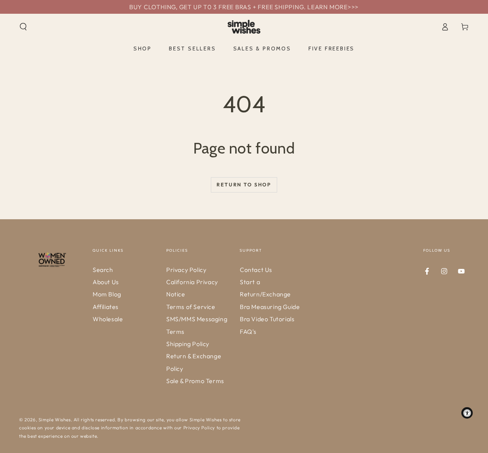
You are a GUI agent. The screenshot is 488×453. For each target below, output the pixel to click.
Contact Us (256, 269)
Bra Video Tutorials (267, 319)
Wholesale (108, 319)
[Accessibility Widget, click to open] (467, 413)
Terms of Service (190, 307)
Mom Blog (107, 294)
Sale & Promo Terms (195, 381)
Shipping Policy (187, 344)
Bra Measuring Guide (270, 307)
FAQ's (248, 331)
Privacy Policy (186, 269)
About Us (106, 282)
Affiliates (106, 307)
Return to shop (244, 184)
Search (103, 269)
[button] (23, 26)
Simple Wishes (55, 419)
